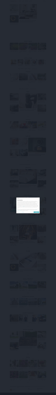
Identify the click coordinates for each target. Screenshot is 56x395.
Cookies (21, 210)
